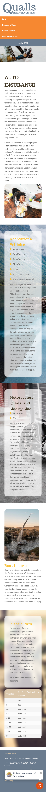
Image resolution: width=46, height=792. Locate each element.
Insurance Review (10, 36)
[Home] (19, 8)
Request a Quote (9, 25)
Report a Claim (8, 31)
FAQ (4, 19)
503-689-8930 (10, 754)
